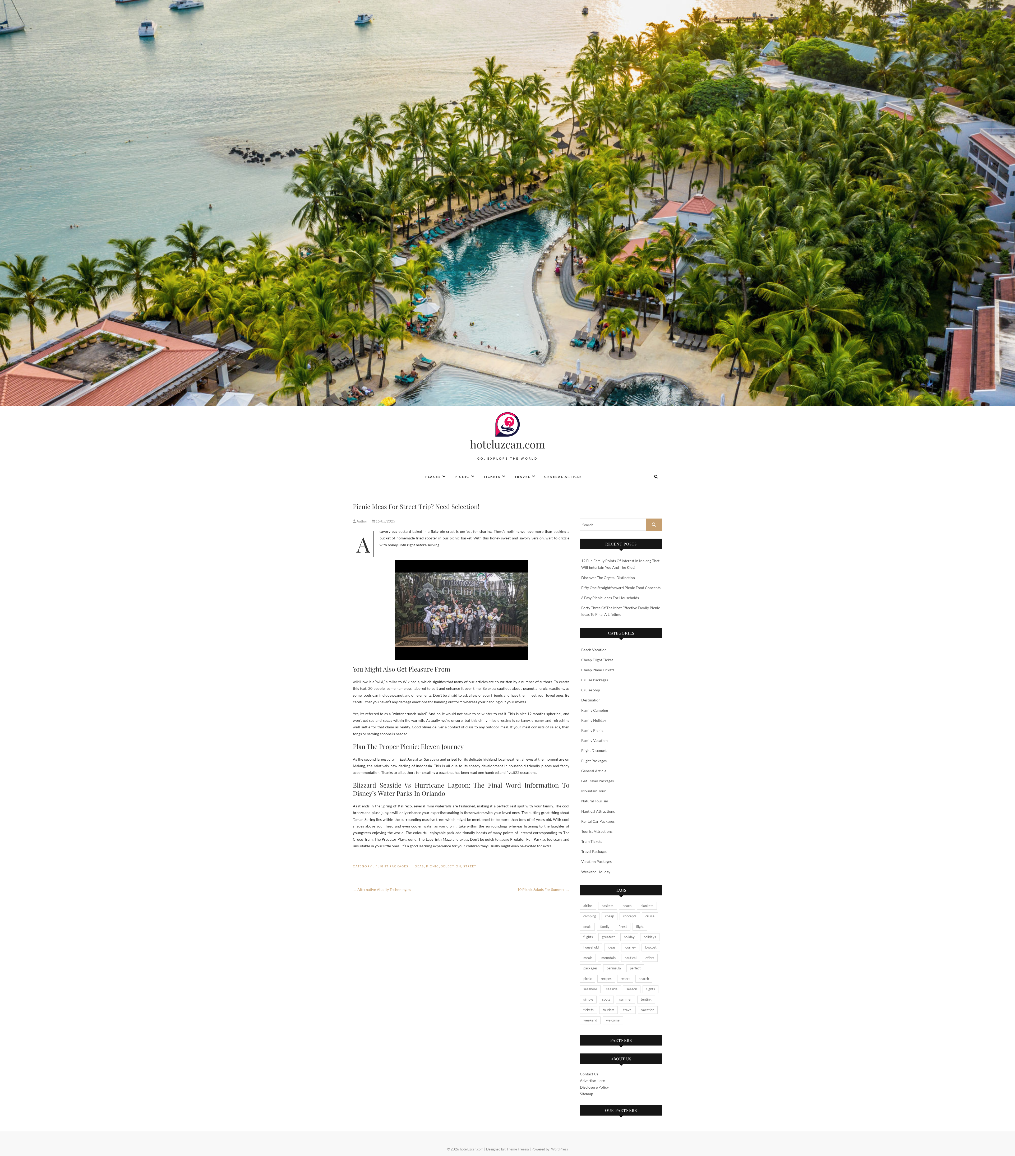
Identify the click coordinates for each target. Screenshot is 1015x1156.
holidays (650, 937)
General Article (563, 477)
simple (588, 999)
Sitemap (586, 1094)
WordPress (559, 1149)
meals (587, 958)
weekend (590, 1020)
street (469, 866)
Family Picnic (592, 730)
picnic (432, 866)
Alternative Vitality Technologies (382, 889)
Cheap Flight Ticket (597, 660)
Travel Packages (594, 851)
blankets (646, 906)
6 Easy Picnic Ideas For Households (610, 597)
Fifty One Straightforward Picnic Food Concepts (621, 587)
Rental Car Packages (598, 821)
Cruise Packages (594, 680)
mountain (608, 958)
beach (626, 906)
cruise (649, 916)
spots (606, 999)
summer (625, 999)
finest (623, 926)
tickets (588, 1010)
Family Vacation (594, 740)
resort (625, 979)
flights (588, 937)
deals (587, 926)
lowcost (651, 947)
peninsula (614, 968)
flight (640, 926)
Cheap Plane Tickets (597, 670)
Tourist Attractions (596, 831)
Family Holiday (593, 720)
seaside (611, 989)
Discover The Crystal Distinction (608, 577)
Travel (522, 477)
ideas (418, 866)
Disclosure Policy (594, 1087)
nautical (630, 958)
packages (590, 968)
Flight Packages (392, 866)
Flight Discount (594, 750)
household (591, 947)
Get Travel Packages (597, 781)
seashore (590, 989)
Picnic (462, 477)
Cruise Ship (590, 690)
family (605, 926)
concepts (629, 916)
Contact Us (589, 1074)
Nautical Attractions (598, 811)
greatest (608, 937)
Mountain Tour (593, 791)
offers (649, 958)
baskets (607, 906)
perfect (635, 968)
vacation (647, 1010)
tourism (608, 1010)
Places (433, 477)
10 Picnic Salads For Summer (543, 889)
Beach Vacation (594, 650)
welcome (613, 1020)
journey (630, 947)
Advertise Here (592, 1080)
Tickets (491, 477)
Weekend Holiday (595, 872)
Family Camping (594, 710)
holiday (629, 937)
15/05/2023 (385, 521)
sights (650, 989)
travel (627, 1010)
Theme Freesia (517, 1149)
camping (589, 916)
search (644, 979)
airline (588, 906)
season (631, 989)
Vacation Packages (596, 861)
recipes (606, 979)
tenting (646, 999)
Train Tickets (591, 841)
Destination (591, 700)
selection (451, 866)
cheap (609, 916)
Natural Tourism (594, 801)
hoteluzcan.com (507, 444)
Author (362, 521)
